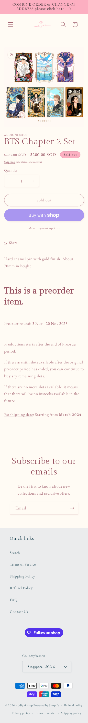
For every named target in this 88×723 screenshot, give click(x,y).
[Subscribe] (72, 508)
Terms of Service (23, 564)
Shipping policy (71, 713)
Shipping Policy (22, 576)
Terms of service (45, 713)
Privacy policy (21, 713)
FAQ (14, 599)
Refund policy (73, 705)
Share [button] (13, 242)
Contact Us (19, 611)
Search (15, 552)
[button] (11, 24)
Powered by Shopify (46, 705)
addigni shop (24, 705)
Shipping (9, 162)
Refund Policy (21, 587)
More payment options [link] (44, 228)
